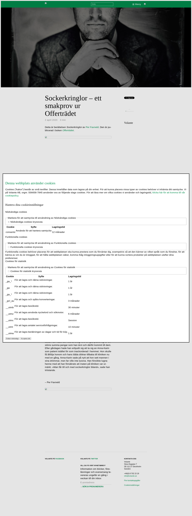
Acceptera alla (25, 338)
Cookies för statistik (15, 261)
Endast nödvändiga (12, 338)
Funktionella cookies (16, 237)
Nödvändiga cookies (16, 212)
